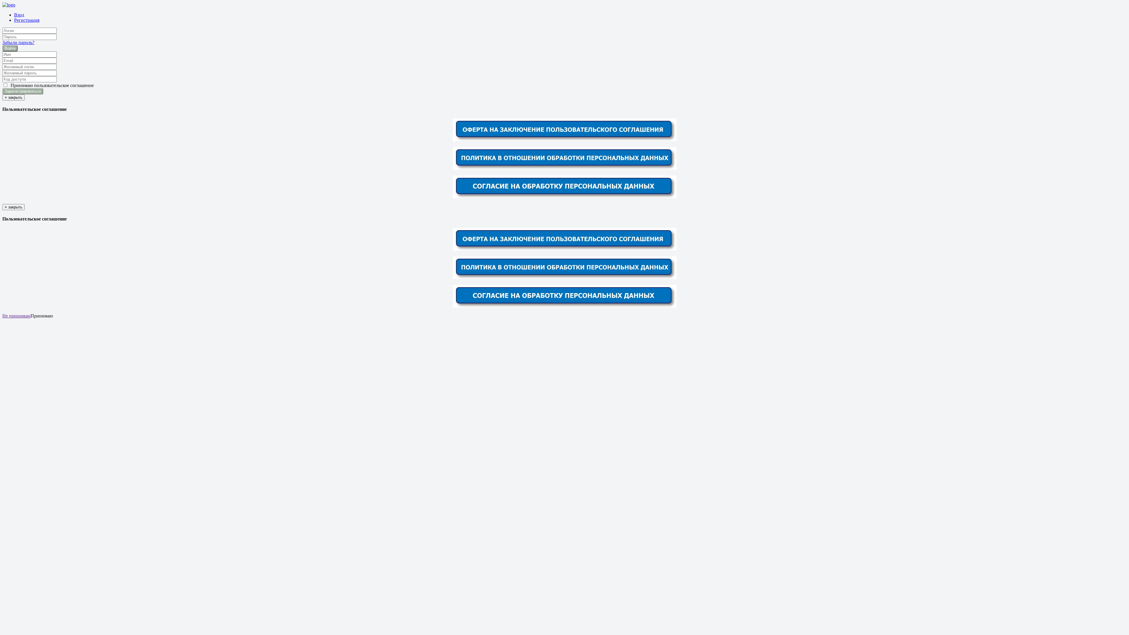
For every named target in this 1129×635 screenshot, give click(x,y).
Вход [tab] (19, 14)
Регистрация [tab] (26, 20)
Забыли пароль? (18, 42)
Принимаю (51, 85)
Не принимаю (16, 315)
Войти (10, 48)
